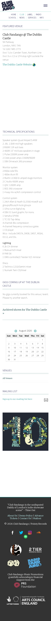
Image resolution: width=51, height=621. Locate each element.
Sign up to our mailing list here (17, 399)
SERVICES (32, 17)
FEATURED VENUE (13, 26)
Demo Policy (26, 515)
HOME (13, 14)
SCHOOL (12, 17)
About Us (12, 515)
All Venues (7, 378)
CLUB (21, 14)
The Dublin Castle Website (17, 64)
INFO (42, 17)
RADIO (38, 14)
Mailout (37, 518)
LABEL (30, 14)
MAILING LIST (10, 391)
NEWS (22, 17)
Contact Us (25, 518)
